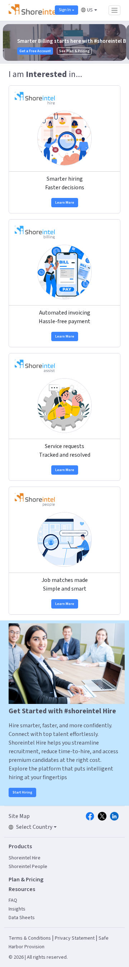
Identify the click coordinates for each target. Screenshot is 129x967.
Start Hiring (22, 792)
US (90, 10)
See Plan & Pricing (24, 50)
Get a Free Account (108, 50)
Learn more (64, 202)
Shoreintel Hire (24, 858)
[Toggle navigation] (114, 10)
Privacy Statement (75, 938)
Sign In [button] (65, 10)
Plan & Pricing (26, 880)
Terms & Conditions (30, 938)
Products (20, 846)
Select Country (34, 827)
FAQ (13, 900)
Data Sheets (22, 917)
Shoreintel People (28, 866)
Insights (17, 909)
